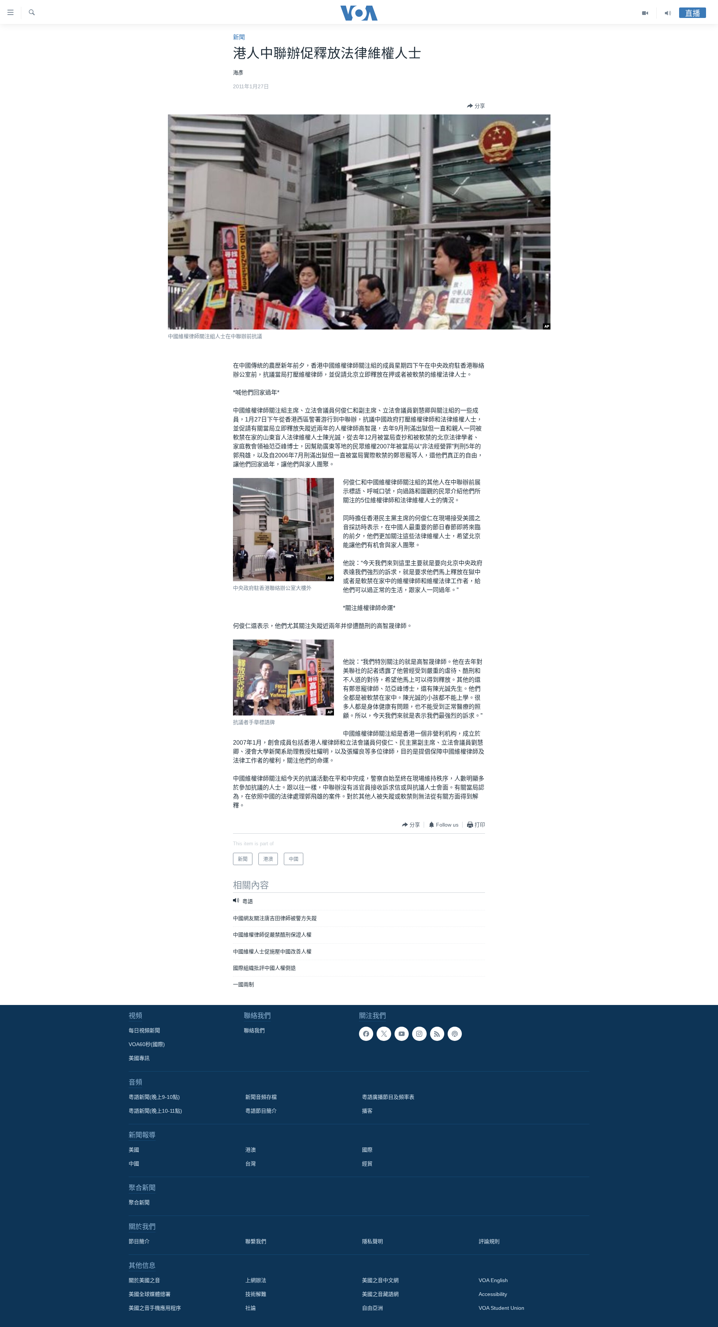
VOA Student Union (501, 1308)
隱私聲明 (372, 1241)
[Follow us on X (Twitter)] (384, 1034)
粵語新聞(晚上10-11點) (155, 1111)
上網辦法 (255, 1280)
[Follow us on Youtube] (402, 1034)
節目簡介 (139, 1241)
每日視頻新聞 (144, 1030)
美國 (134, 1150)
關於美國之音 (144, 1280)
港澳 (250, 1150)
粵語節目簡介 (261, 1111)
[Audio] (668, 13)
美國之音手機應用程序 (155, 1308)
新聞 (239, 37)
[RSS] (437, 1034)
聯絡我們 (254, 1030)
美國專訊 (139, 1058)
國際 (367, 1150)
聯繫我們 (255, 1241)
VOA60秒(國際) (147, 1044)
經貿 (367, 1164)
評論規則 (489, 1241)
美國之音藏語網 (380, 1294)
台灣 (250, 1164)
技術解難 (255, 1294)
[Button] (476, 105)
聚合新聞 (139, 1202)
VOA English (493, 1280)
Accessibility (493, 1294)
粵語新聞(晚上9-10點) (154, 1097)
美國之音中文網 (380, 1280)
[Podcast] (455, 1034)
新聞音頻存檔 (261, 1097)
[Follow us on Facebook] (366, 1034)
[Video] (645, 13)
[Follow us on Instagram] (419, 1034)
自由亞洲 (372, 1308)
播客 (367, 1111)
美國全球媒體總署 (150, 1294)
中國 (134, 1164)
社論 (250, 1308)
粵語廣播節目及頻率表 (388, 1097)
